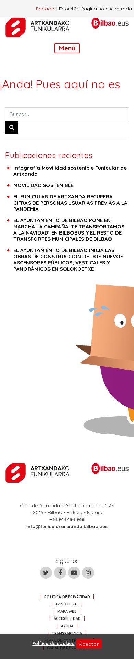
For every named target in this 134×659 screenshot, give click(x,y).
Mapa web (67, 611)
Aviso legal (67, 604)
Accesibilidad (67, 618)
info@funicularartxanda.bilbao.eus (67, 526)
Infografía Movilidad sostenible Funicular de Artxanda (70, 170)
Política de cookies (53, 643)
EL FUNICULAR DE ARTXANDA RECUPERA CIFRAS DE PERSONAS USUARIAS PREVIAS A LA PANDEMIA (70, 202)
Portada (45, 8)
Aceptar (89, 644)
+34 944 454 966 (67, 519)
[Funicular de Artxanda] (37, 27)
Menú (67, 48)
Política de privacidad (67, 596)
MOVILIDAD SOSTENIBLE (43, 185)
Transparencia (67, 633)
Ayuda (67, 626)
